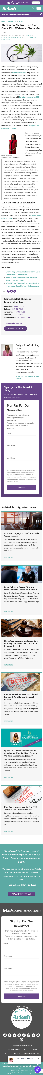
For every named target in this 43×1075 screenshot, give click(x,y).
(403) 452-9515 (19, 306)
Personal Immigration (15, 1050)
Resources (32, 1050)
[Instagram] (24, 1036)
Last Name (11, 458)
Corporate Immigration (21, 1045)
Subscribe (21, 487)
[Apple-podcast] (28, 1036)
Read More (8, 557)
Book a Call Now (15, 328)
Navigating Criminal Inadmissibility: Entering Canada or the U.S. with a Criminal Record (21, 643)
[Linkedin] (14, 1036)
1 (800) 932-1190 (23, 317)
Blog (21, 21)
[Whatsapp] (21, 1040)
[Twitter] (5, 1036)
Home (3, 21)
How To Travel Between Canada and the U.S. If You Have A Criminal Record (21, 697)
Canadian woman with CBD (29, 97)
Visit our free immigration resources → (16, 14)
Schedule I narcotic (19, 72)
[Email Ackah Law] (9, 2)
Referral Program (31, 1054)
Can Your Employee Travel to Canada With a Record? (21, 535)
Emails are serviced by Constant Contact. (21, 990)
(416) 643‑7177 (17, 315)
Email (9, 433)
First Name (11, 445)
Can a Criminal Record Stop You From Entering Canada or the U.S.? (20, 588)
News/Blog (12, 21)
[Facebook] (9, 1036)
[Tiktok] (38, 1036)
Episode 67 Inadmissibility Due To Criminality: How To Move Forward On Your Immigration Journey (20, 753)
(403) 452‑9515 (17, 309)
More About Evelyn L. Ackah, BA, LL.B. (28, 377)
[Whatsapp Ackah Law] (13, 2)
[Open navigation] (39, 9)
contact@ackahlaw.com (13, 323)
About (6, 1054)
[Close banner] (41, 14)
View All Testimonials (21, 894)
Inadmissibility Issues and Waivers (11, 37)
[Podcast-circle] (33, 1036)
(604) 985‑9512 (19, 312)
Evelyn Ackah (28, 35)
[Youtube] (19, 1036)
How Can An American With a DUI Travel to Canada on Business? (20, 808)
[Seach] (33, 9)
